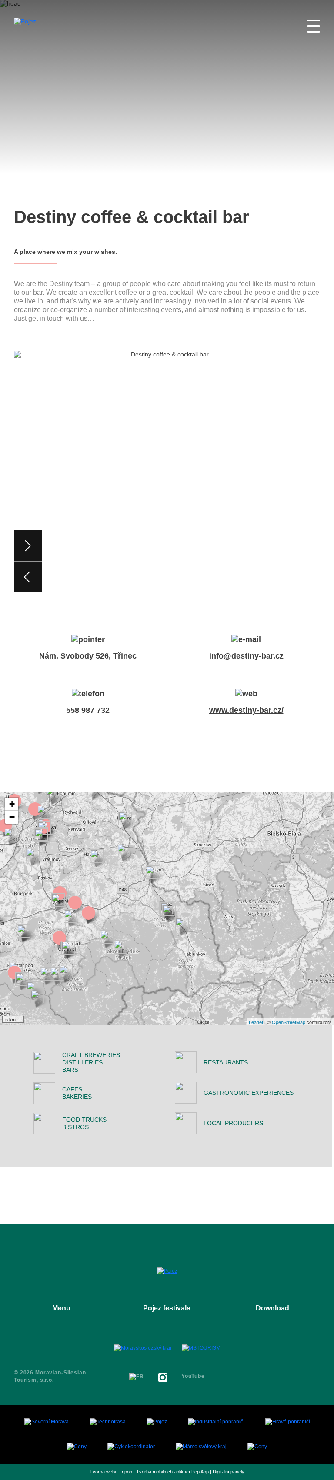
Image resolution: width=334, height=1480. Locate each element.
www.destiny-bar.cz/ (246, 710)
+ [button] (12, 803)
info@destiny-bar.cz (246, 656)
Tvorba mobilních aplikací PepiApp (172, 1471)
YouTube (193, 1376)
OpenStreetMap (288, 1021)
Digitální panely (228, 1471)
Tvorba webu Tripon (111, 1471)
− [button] (12, 817)
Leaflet (256, 1021)
